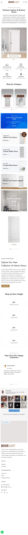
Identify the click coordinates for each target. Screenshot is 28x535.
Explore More (7, 96)
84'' (14, 315)
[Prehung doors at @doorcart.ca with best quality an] (17, 405)
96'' (14, 340)
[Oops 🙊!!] (11, 399)
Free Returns (21, 67)
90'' (14, 328)
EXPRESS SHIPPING (7, 67)
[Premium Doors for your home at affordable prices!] (11, 405)
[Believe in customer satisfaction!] (24, 399)
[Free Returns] (21, 64)
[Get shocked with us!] (4, 399)
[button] (3, 44)
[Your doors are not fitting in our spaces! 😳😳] (17, 399)
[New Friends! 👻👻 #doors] (4, 405)
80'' (14, 302)
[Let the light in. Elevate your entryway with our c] (24, 405)
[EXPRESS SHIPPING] (7, 64)
